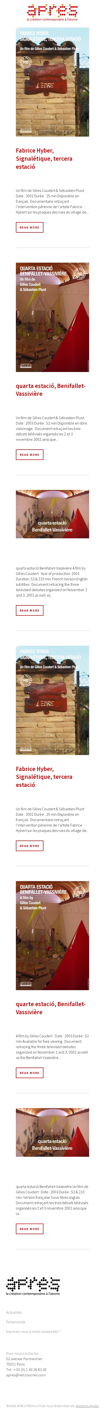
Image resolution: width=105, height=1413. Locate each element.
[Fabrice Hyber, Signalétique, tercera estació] (52, 82)
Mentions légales (87, 1406)
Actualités (14, 1312)
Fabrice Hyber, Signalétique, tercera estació (44, 158)
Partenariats (15, 1321)
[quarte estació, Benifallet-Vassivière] (52, 935)
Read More (30, 227)
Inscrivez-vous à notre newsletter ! (33, 1331)
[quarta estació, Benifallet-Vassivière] (52, 317)
